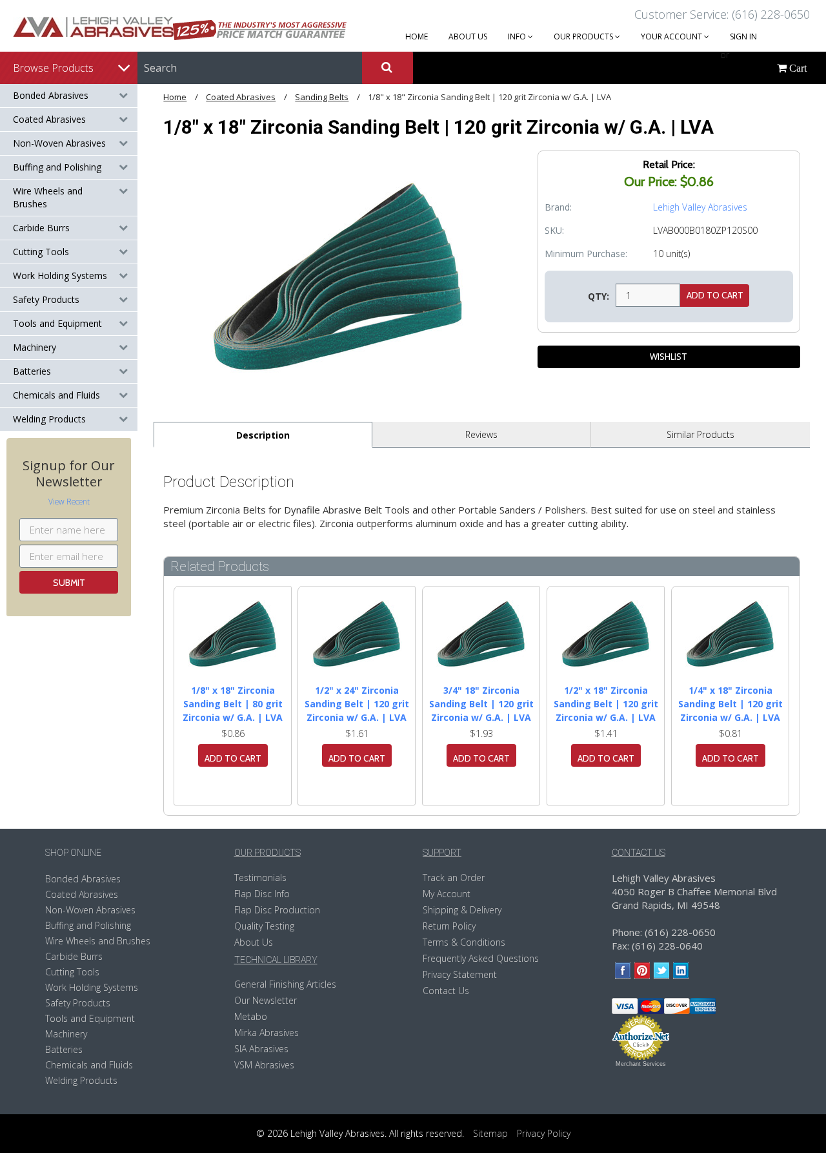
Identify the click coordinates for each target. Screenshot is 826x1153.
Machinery (34, 347)
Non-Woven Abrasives (59, 143)
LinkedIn (681, 970)
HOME (416, 36)
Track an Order (454, 877)
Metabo (250, 1016)
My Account (446, 894)
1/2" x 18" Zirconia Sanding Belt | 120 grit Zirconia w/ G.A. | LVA (606, 703)
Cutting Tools (41, 251)
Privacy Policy (543, 1133)
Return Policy (449, 926)
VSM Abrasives (264, 1065)
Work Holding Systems (60, 275)
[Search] (387, 68)
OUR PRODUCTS (584, 36)
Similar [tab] (700, 434)
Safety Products (46, 299)
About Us (253, 942)
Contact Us (446, 990)
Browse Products (53, 68)
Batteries (32, 371)
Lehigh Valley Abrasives (700, 207)
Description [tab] (263, 435)
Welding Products (49, 419)
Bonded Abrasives (50, 95)
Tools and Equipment (57, 323)
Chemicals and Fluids (56, 395)
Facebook (623, 970)
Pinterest (642, 970)
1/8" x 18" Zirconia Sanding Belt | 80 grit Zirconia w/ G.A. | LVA (233, 703)
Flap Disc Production (277, 910)
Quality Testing (264, 926)
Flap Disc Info (262, 894)
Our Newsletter (265, 1000)
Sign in (743, 36)
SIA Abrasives (261, 1049)
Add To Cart (233, 758)
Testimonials (260, 877)
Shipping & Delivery (462, 910)
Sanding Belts (321, 97)
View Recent (69, 501)
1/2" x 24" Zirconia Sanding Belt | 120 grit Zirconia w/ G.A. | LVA (357, 703)
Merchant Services (641, 1064)
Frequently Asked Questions (481, 958)
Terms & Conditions (464, 942)
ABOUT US (467, 36)
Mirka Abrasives (266, 1032)
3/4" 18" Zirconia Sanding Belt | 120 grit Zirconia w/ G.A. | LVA (481, 703)
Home (174, 97)
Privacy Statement (460, 974)
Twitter (662, 970)
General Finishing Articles (285, 984)
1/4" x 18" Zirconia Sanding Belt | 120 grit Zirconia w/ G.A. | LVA (730, 703)
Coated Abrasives (49, 119)
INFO (518, 36)
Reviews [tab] (481, 434)
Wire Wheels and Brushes (48, 197)
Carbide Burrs (41, 228)
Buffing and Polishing (57, 167)
